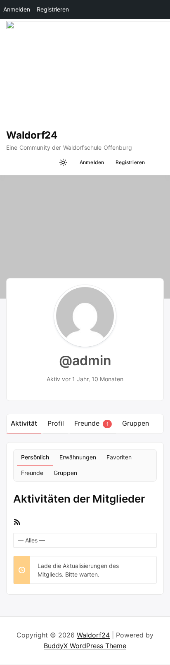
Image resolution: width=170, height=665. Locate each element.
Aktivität (24, 423)
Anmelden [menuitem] (16, 9)
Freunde (91, 423)
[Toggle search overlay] (49, 162)
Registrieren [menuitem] (53, 9)
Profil (55, 423)
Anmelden (92, 162)
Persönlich (35, 457)
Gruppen (135, 423)
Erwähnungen (77, 457)
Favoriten (119, 457)
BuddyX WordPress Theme (85, 646)
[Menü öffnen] (156, 162)
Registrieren (130, 162)
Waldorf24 (31, 135)
